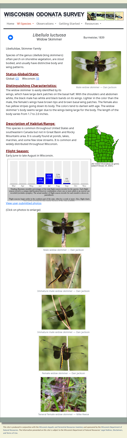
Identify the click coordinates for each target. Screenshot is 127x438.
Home (10, 23)
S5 (37, 78)
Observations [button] (45, 23)
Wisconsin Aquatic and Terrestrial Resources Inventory (61, 427)
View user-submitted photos (24, 203)
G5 (17, 78)
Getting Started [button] (69, 23)
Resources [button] (92, 23)
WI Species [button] (24, 23)
